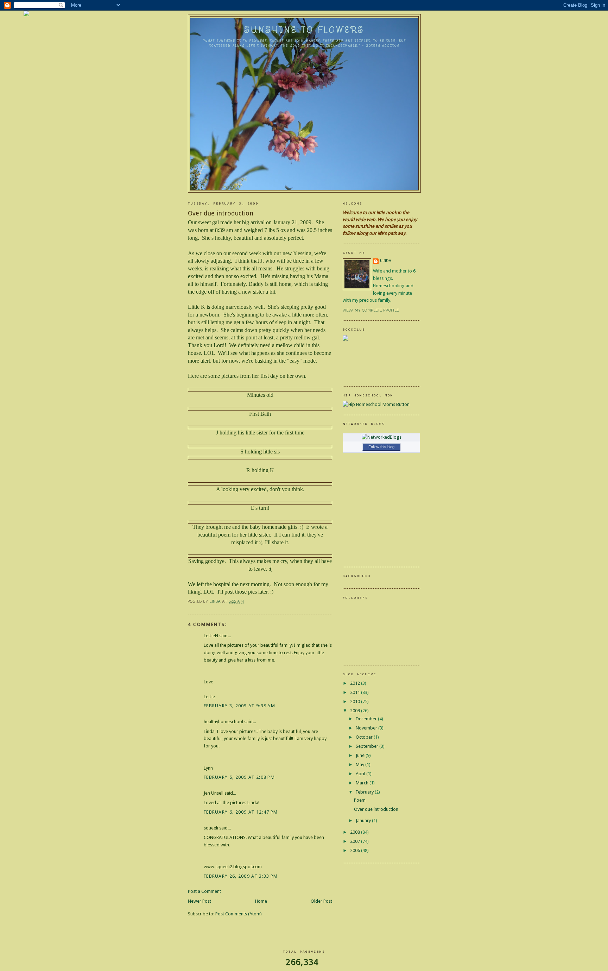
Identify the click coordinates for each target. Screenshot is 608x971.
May (360, 764)
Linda (386, 261)
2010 (355, 701)
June (361, 755)
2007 (355, 841)
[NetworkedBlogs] (381, 437)
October (365, 737)
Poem (360, 800)
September (367, 746)
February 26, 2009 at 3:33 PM (241, 876)
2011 (355, 692)
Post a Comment (204, 891)
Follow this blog (381, 447)
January (364, 820)
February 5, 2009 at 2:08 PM (239, 777)
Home (261, 901)
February (365, 792)
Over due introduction (376, 809)
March (362, 782)
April (361, 773)
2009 (355, 710)
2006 (355, 850)
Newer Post (199, 901)
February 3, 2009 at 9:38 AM (239, 705)
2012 (355, 683)
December (367, 718)
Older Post (321, 901)
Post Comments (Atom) (238, 913)
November (367, 728)
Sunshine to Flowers (304, 30)
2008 (355, 832)
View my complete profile (371, 310)
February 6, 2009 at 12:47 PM (241, 812)
